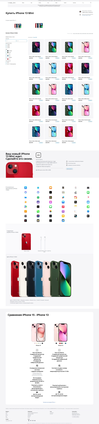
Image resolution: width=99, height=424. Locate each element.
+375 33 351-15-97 (53, 408)
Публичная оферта (31, 413)
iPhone (23, 2)
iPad (31, 2)
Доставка (29, 416)
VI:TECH (40, 423)
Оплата (29, 417)
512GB (8, 47)
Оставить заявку (76, 416)
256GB (8, 46)
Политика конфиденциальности (33, 412)
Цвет (6, 49)
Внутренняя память (9, 43)
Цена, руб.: (7, 38)
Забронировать (69, 168)
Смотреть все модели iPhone (49, 402)
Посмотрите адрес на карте (86, 15)
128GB (8, 44)
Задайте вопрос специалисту (87, 12)
